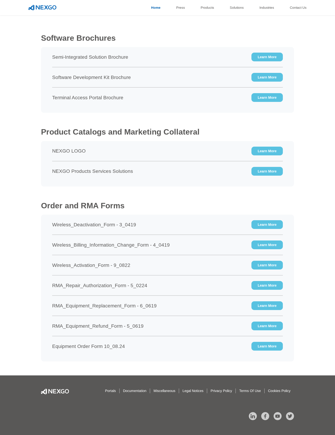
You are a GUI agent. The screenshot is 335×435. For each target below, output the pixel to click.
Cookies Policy (279, 391)
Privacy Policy (221, 391)
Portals (110, 391)
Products (207, 7)
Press (180, 7)
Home (156, 7)
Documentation (134, 391)
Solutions (237, 7)
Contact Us (298, 7)
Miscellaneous (164, 391)
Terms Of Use (250, 391)
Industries (266, 7)
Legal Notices (193, 391)
